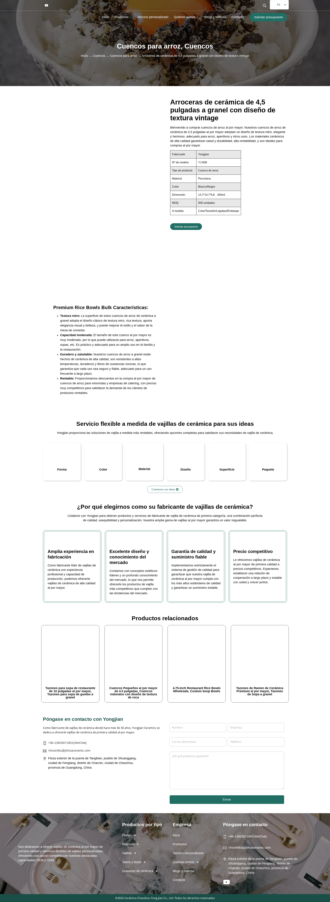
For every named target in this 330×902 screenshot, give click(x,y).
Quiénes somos (183, 862)
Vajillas (127, 853)
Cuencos (198, 46)
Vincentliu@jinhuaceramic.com (69, 750)
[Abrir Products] (130, 17)
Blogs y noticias (183, 871)
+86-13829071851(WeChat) (67, 743)
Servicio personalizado (188, 853)
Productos (180, 844)
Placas (126, 835)
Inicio (84, 55)
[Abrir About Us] (197, 17)
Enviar (227, 799)
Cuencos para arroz (149, 46)
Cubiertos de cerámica (137, 871)
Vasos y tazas (131, 862)
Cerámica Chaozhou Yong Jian (143, 898)
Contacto (179, 880)
